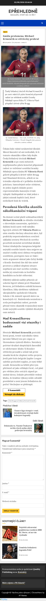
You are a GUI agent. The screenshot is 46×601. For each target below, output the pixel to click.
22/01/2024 (24, 540)
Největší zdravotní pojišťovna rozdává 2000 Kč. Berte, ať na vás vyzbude (30, 531)
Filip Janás (7, 42)
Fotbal (20, 401)
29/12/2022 (24, 555)
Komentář (7, 453)
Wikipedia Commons (12, 140)
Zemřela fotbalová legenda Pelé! (27, 548)
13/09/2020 (16, 42)
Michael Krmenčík (29, 401)
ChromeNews (37, 592)
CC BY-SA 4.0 (31, 138)
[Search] (42, 23)
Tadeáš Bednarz (13, 138)
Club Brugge (13, 401)
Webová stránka (9, 501)
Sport (5, 32)
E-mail (5, 492)
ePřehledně (23, 11)
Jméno (5, 483)
